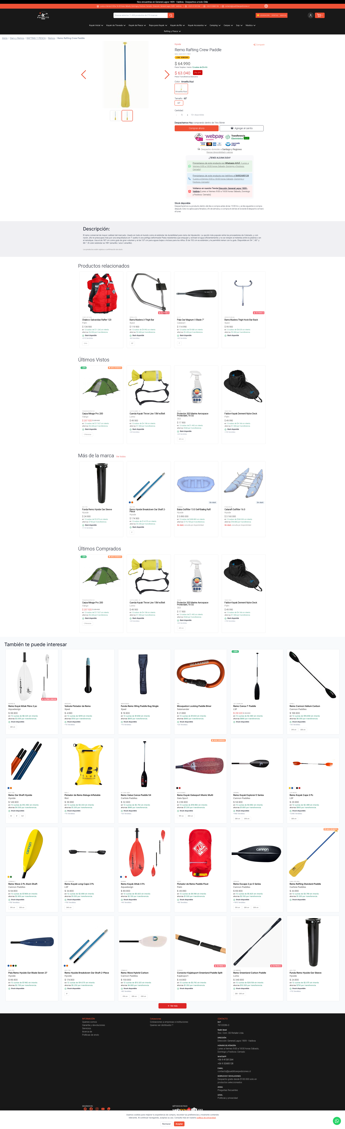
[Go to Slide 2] (127, 115)
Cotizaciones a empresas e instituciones (169, 1022)
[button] (125, 74)
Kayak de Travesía (114, 25)
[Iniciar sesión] (310, 15)
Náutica (249, 25)
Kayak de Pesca (136, 25)
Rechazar (166, 1124)
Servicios (86, 1028)
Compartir (260, 44)
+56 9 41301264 (194, 6)
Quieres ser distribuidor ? (161, 1025)
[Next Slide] (167, 74)
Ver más (174, 1006)
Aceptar (179, 1124)
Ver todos (121, 456)
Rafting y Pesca (171, 31)
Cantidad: (179, 110)
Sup (238, 25)
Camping (214, 25)
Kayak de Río (176, 25)
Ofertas (275, 15)
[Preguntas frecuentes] (266, 6)
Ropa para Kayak (156, 25)
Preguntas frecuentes (228, 1090)
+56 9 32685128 (213, 6)
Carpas (227, 25)
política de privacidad (206, 1117)
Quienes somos (89, 1022)
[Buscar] (171, 15)
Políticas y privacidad (228, 1098)
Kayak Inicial (94, 25)
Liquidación (264, 15)
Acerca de (87, 1031)
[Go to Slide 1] (115, 115)
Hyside (178, 44)
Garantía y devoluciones (93, 1025)
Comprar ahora (196, 128)
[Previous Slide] (83, 74)
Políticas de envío (90, 1034)
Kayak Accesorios (196, 25)
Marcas (283, 15)
